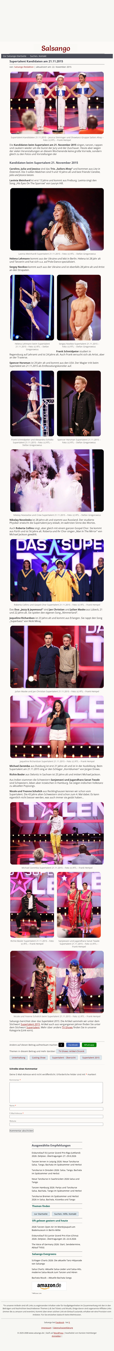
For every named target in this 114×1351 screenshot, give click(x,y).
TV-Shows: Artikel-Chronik (71, 1051)
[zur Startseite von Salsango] (56, 48)
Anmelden (56, 1336)
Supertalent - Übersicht (64, 1057)
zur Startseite (41, 1214)
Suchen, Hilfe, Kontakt (65, 1214)
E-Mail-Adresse (17, 1113)
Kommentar (15, 1080)
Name (13, 1105)
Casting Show (38, 1057)
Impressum (46, 1327)
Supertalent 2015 (30, 1024)
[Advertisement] (57, 21)
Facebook (60, 1322)
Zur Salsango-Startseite (14, 56)
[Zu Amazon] (49, 1289)
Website (13, 1121)
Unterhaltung (18, 1057)
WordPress (58, 1333)
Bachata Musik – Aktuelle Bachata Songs (52, 1277)
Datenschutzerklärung (63, 1327)
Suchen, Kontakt (38, 56)
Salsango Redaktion (24, 66)
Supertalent (33, 1027)
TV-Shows (67, 1027)
